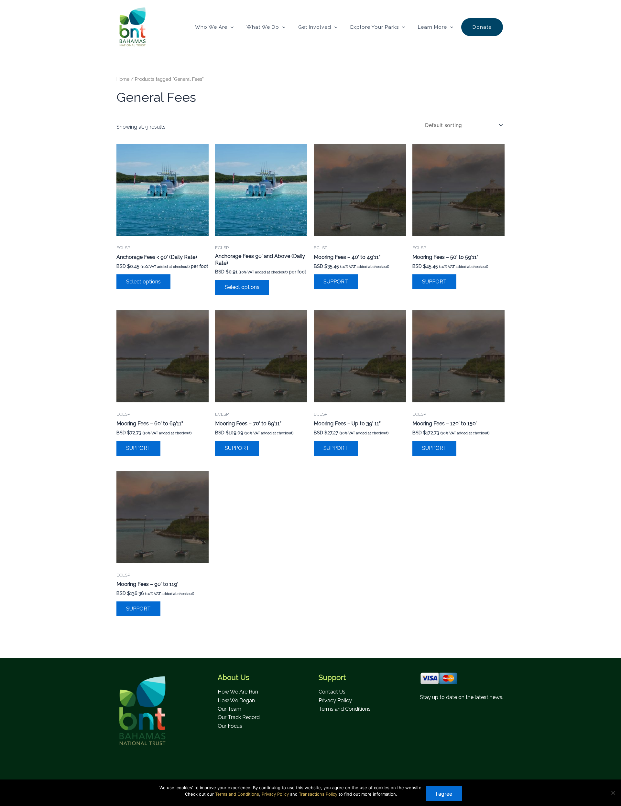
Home (122, 79)
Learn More (432, 27)
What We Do (262, 27)
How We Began (236, 700)
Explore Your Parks (374, 27)
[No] (613, 793)
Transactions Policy (318, 794)
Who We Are (211, 27)
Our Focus (230, 726)
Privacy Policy (335, 700)
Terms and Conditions (345, 709)
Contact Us (332, 692)
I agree (444, 793)
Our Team (229, 709)
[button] (230, 27)
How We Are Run (238, 692)
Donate (482, 27)
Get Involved (314, 27)
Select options (143, 282)
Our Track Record (239, 717)
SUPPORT (335, 282)
